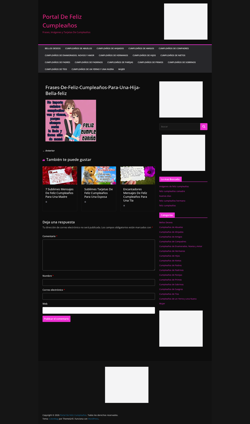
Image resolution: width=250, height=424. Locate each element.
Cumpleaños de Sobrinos (182, 62)
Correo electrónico (54, 289)
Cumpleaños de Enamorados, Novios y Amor (69, 55)
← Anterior (49, 150)
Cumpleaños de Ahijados (110, 48)
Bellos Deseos (53, 48)
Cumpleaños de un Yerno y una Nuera (93, 69)
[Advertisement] (185, 21)
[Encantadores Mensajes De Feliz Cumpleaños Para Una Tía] (137, 168)
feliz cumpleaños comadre (172, 191)
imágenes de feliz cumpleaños (174, 186)
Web (45, 303)
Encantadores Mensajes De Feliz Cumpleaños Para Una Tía (135, 194)
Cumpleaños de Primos (150, 62)
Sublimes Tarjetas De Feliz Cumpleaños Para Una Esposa (98, 193)
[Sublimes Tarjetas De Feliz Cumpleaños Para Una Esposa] (98, 168)
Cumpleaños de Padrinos (89, 62)
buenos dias (165, 196)
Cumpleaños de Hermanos (113, 55)
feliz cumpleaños (167, 205)
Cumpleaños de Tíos (56, 69)
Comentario (50, 236)
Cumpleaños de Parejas (120, 62)
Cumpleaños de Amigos (141, 48)
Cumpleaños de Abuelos (78, 48)
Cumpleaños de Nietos (172, 55)
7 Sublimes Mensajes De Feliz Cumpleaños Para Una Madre (59, 193)
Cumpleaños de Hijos (144, 55)
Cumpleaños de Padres (57, 62)
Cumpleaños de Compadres (174, 48)
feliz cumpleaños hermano (172, 200)
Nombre (48, 275)
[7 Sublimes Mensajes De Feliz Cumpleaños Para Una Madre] (60, 168)
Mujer (121, 69)
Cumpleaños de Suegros (171, 289)
